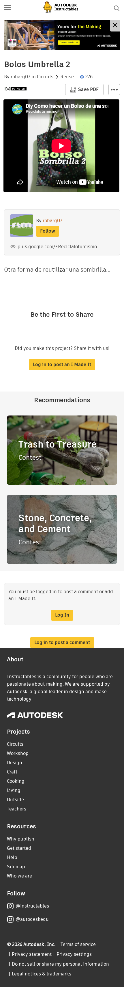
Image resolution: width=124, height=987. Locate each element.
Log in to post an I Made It (62, 364)
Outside (15, 799)
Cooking (16, 781)
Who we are (19, 876)
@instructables (32, 906)
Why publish (20, 839)
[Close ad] (115, 25)
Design (14, 762)
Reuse (67, 77)
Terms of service (78, 944)
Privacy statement (32, 954)
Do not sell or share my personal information (60, 964)
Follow (47, 231)
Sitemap (16, 866)
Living (13, 790)
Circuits (45, 77)
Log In (62, 615)
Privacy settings (74, 954)
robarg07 (20, 77)
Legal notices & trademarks (41, 974)
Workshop (18, 753)
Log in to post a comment (62, 642)
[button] (7, 8)
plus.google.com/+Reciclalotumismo (57, 246)
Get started (19, 848)
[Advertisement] (62, 35)
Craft (12, 772)
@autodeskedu (32, 919)
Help (12, 857)
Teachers (16, 809)
